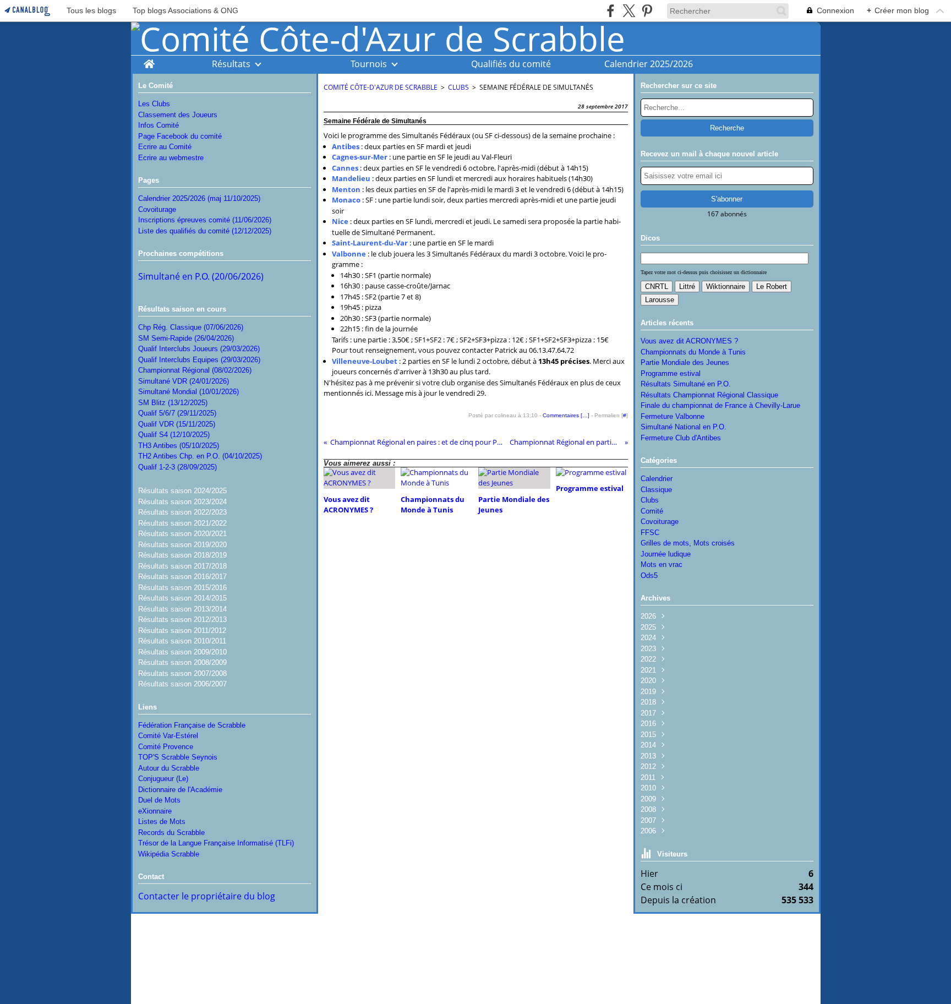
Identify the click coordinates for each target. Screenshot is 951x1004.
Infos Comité (158, 125)
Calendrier (657, 478)
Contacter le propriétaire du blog (206, 896)
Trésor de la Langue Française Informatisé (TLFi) (216, 843)
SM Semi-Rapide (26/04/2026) (186, 338)
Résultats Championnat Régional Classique (709, 395)
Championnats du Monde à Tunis (693, 352)
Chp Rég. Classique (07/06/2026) (190, 327)
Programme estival (671, 373)
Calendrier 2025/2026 (648, 63)
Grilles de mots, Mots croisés (688, 543)
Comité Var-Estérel (168, 736)
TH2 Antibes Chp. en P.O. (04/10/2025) (200, 456)
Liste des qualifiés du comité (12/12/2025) (204, 231)
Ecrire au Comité (165, 147)
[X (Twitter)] (629, 10)
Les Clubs (154, 104)
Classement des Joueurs (177, 115)
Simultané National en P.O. (683, 427)
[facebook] (610, 10)
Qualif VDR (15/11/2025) (176, 424)
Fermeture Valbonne (672, 416)
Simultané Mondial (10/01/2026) (188, 392)
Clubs (458, 87)
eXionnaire (155, 811)
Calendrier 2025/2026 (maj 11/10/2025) (199, 198)
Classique (656, 489)
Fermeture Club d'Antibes (681, 438)
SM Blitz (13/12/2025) (172, 403)
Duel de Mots (159, 800)
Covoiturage (157, 209)
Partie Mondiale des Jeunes (685, 362)
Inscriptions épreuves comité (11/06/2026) (204, 220)
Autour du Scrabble (168, 768)
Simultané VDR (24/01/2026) (183, 381)
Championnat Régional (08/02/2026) (195, 370)
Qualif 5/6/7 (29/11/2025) (177, 413)
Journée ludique (666, 554)
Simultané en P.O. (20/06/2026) (201, 276)
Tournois (369, 63)
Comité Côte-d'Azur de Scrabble (381, 87)
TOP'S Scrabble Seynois (177, 757)
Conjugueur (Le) (163, 778)
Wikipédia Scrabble (168, 854)
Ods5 (649, 575)
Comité (652, 511)
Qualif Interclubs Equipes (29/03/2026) (199, 360)
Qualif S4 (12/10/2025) (174, 434)
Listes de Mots (161, 821)
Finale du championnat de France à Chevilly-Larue (720, 405)
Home (149, 61)
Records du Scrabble (171, 832)
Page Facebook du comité (180, 136)
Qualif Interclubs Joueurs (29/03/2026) (199, 349)
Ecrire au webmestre (171, 158)
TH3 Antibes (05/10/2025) (178, 445)
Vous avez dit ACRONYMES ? (689, 341)
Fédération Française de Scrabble (191, 725)
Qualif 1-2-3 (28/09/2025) (177, 467)
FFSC (650, 532)
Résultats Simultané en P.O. (686, 384)
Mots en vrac (661, 564)
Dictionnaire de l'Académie (180, 789)
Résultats (231, 63)
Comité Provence (165, 747)
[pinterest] (647, 10)
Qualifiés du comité (511, 63)
